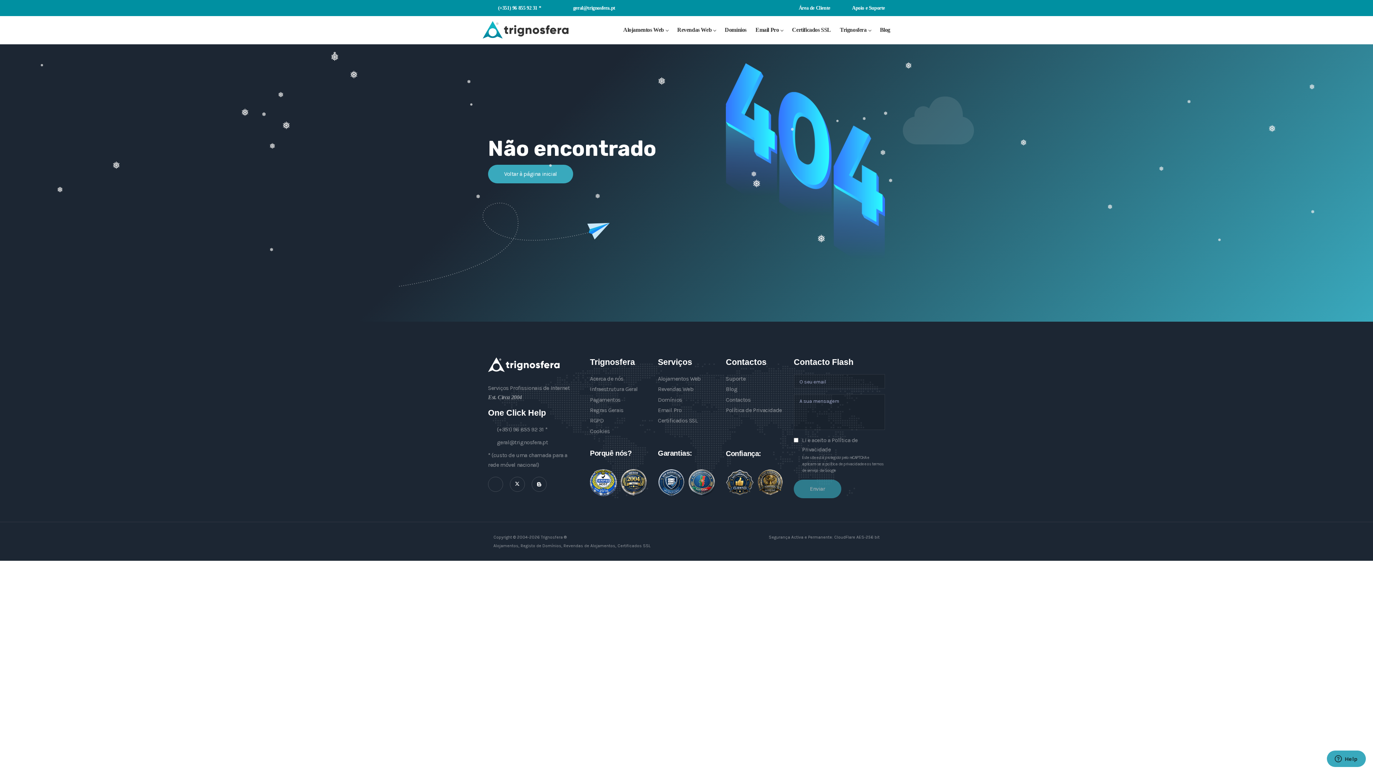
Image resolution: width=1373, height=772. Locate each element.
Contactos (738, 399)
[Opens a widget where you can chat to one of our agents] (1346, 759)
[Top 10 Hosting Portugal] (770, 482)
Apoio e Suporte (868, 8)
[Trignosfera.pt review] (603, 482)
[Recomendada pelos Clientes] (740, 482)
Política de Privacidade (754, 410)
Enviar (817, 488)
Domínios (736, 30)
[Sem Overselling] (671, 483)
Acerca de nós (607, 378)
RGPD (597, 420)
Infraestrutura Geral (614, 389)
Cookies (600, 431)
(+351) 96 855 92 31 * (519, 8)
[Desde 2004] (633, 482)
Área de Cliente (813, 8)
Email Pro (767, 30)
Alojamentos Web (643, 30)
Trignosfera (853, 30)
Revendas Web (694, 30)
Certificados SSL (811, 30)
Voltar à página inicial (530, 173)
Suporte (735, 378)
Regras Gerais (607, 410)
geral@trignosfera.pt (594, 8)
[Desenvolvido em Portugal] (701, 482)
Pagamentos (605, 399)
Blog (885, 30)
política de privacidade (844, 464)
